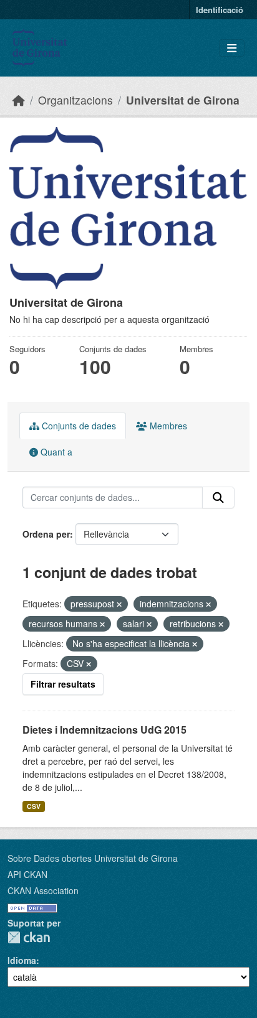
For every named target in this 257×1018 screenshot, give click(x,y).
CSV (34, 806)
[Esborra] (119, 604)
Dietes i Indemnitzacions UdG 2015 (104, 729)
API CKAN (27, 874)
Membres (167, 425)
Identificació (219, 10)
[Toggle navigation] (232, 48)
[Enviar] (218, 498)
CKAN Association (43, 890)
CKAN (28, 937)
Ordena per (46, 534)
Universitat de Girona (183, 100)
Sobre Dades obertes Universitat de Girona (92, 858)
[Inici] (18, 100)
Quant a (55, 452)
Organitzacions (75, 100)
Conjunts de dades (77, 425)
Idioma (21, 960)
